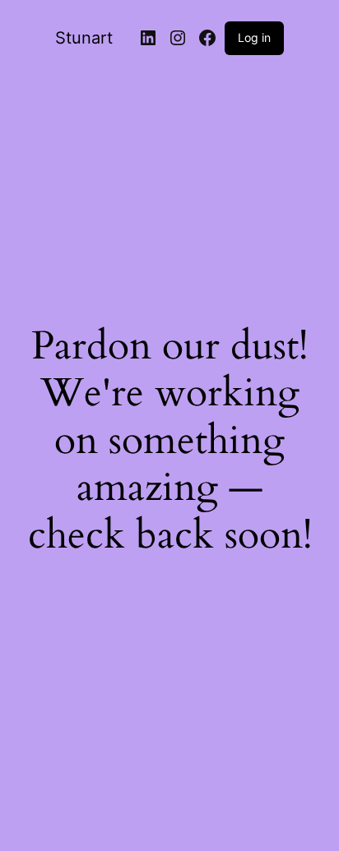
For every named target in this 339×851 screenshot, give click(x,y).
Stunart (84, 38)
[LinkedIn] (148, 38)
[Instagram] (178, 38)
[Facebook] (207, 38)
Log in (254, 37)
